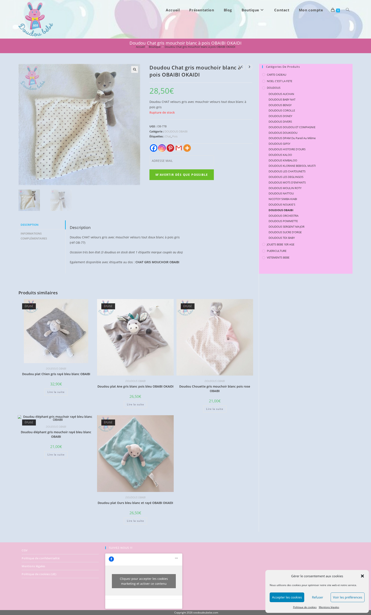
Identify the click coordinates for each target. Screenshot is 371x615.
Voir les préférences (347, 597)
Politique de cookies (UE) (39, 574)
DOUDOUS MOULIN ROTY (285, 188)
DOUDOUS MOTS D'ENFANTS (287, 182)
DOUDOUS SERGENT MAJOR (286, 227)
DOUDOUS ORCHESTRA (283, 216)
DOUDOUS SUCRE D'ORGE (285, 232)
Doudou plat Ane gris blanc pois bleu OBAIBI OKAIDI (135, 386)
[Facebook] (153, 148)
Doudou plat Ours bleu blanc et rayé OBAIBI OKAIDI (135, 503)
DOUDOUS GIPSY (279, 144)
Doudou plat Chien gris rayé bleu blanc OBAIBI (56, 374)
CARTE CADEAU (276, 75)
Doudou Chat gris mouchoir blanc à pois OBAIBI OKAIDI (200, 47)
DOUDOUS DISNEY (280, 116)
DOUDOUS (273, 88)
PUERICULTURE (276, 251)
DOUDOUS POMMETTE (283, 221)
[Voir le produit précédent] (242, 67)
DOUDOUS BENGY (280, 105)
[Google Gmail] (178, 148)
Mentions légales (329, 607)
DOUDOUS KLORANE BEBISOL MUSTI (292, 166)
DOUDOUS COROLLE (282, 110)
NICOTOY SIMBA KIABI (283, 199)
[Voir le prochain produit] (249, 67)
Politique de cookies (305, 607)
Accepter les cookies (287, 597)
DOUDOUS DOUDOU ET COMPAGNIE (292, 127)
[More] (187, 148)
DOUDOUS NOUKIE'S (282, 204)
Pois (175, 136)
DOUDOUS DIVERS (280, 121)
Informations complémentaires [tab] (34, 236)
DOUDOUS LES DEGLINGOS (286, 177)
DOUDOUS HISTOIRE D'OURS (287, 149)
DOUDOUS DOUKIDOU (283, 133)
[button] (362, 576)
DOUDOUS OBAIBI (176, 131)
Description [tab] (29, 225)
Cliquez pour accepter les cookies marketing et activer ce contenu (144, 581)
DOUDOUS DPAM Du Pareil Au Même (292, 138)
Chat (168, 136)
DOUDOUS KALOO (280, 155)
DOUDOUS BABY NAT (282, 99)
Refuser (317, 597)
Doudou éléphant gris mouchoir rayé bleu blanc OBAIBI (56, 434)
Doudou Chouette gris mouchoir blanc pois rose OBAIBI (214, 388)
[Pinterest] (170, 148)
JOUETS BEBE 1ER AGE (280, 244)
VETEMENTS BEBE (278, 257)
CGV (24, 550)
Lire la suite (56, 392)
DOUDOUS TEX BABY (282, 238)
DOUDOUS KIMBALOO (283, 160)
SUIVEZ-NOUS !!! (120, 548)
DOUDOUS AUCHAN (281, 94)
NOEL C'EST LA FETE (279, 81)
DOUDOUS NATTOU (281, 193)
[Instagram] (162, 148)
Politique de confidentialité (40, 558)
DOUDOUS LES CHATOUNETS (287, 171)
